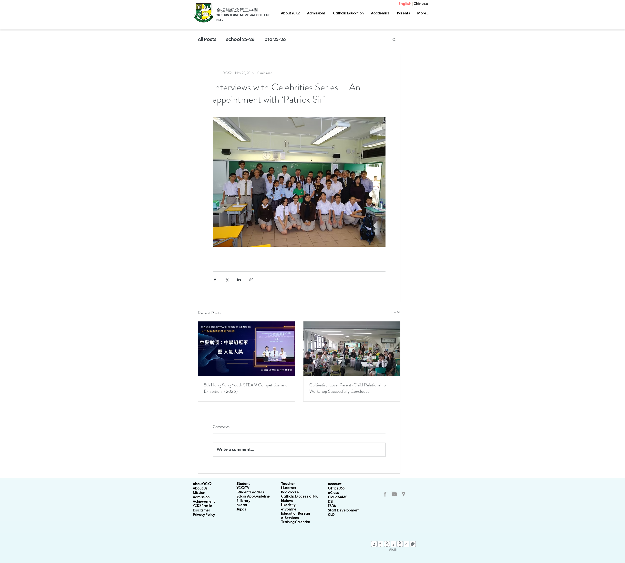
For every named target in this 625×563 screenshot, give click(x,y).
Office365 (336, 488)
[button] (348, 13)
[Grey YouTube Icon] (394, 494)
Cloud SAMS (337, 497)
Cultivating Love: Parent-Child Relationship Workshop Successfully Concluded (347, 388)
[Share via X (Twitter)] (227, 279)
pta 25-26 (275, 39)
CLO (331, 514)
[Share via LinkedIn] (239, 279)
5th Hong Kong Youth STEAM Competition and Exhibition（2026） (246, 388)
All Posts (207, 39)
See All (395, 312)
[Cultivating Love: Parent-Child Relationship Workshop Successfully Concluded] (351, 348)
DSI (330, 501)
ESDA (332, 506)
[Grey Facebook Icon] (385, 494)
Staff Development (344, 510)
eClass (333, 492)
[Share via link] (251, 279)
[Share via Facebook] (215, 279)
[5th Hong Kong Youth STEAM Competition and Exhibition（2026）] (246, 348)
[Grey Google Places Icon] (403, 494)
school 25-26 (240, 39)
